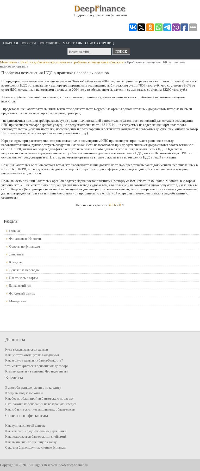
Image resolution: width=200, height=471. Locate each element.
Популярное (49, 43)
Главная (10, 43)
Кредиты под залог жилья (24, 393)
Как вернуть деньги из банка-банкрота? (34, 360)
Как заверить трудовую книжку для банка (35, 431)
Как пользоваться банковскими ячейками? (35, 436)
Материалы (73, 43)
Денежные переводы (24, 270)
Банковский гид (20, 286)
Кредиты (15, 262)
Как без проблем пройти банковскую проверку (39, 398)
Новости (28, 43)
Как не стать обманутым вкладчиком (32, 355)
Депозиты (16, 254)
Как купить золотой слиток (25, 425)
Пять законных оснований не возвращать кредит (40, 404)
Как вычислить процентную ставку (31, 442)
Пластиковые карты (23, 278)
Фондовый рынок (22, 293)
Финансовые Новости (25, 239)
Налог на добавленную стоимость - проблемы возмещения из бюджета (71, 62)
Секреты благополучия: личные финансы (35, 447)
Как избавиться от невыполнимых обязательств (40, 409)
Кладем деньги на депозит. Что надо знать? (36, 371)
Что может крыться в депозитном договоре (36, 366)
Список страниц (99, 43)
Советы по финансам (24, 246)
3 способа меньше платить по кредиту (33, 387)
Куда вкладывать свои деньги (26, 349)
